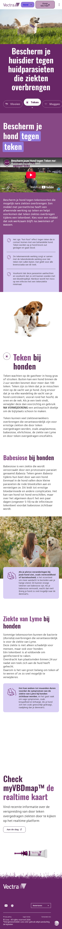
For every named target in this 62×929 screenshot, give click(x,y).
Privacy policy (7, 917)
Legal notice (26, 917)
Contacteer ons (46, 917)
